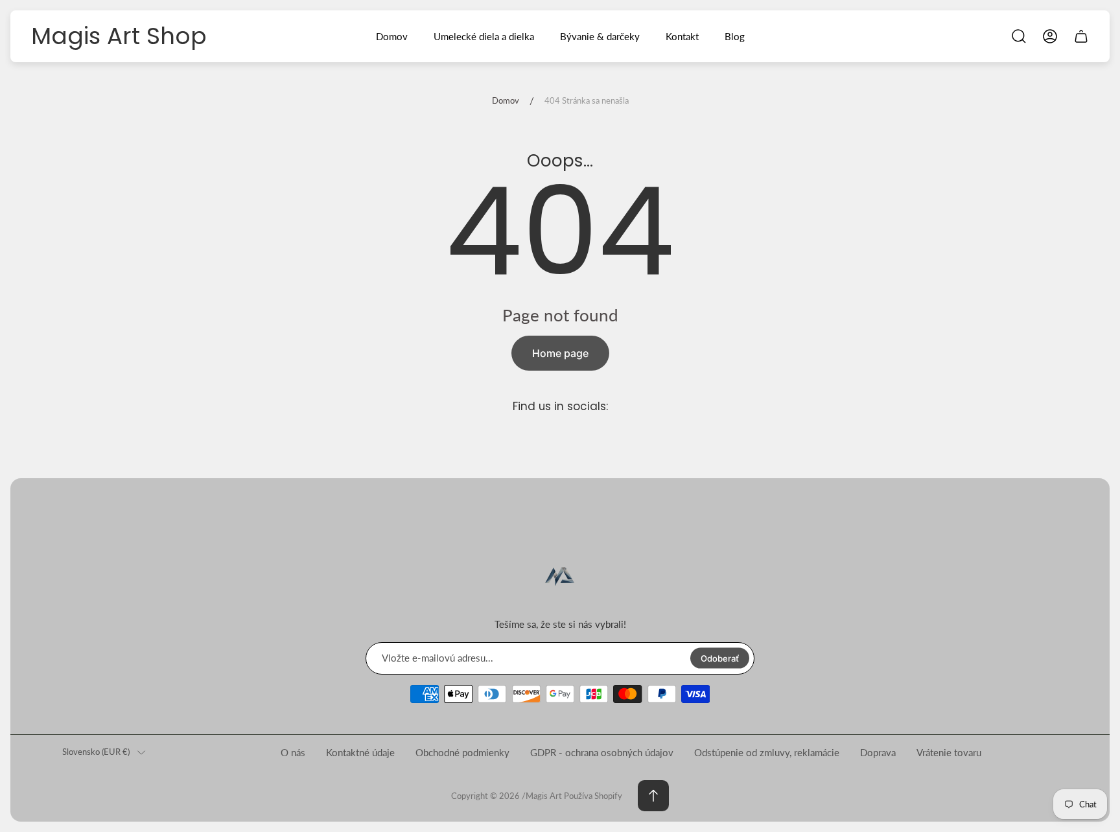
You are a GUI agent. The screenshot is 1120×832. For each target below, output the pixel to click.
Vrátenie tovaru (948, 752)
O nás (293, 752)
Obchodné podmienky (462, 752)
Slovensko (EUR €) (96, 751)
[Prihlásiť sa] (1050, 36)
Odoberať (720, 658)
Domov (505, 100)
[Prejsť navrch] (653, 795)
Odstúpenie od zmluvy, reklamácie (766, 752)
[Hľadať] (1019, 36)
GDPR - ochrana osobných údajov (601, 752)
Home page (560, 353)
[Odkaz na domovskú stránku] (560, 577)
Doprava (878, 752)
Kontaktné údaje (360, 752)
